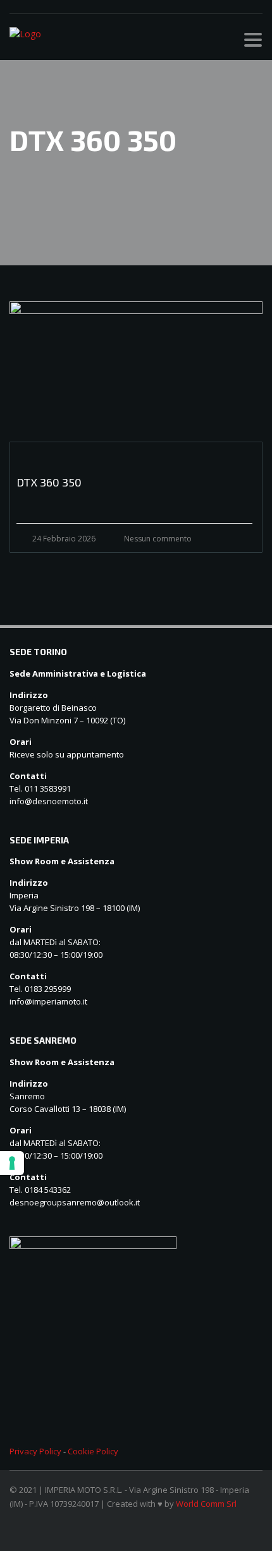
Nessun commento (158, 538)
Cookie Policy (93, 1451)
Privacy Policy (35, 1451)
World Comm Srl (206, 1503)
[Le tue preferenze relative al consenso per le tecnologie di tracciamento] (12, 1163)
